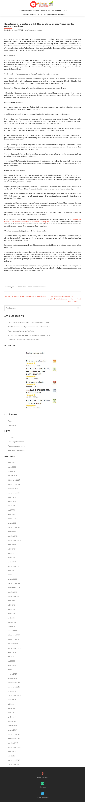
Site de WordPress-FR (16, 450)
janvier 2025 (12, 475)
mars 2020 (12, 669)
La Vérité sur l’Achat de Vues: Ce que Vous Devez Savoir (28, 322)
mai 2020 (11, 661)
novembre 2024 (14, 484)
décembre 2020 (14, 635)
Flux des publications (16, 442)
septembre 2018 (14, 747)
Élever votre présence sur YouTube (21, 331)
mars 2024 (12, 519)
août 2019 (12, 700)
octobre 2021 (13, 592)
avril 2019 (11, 717)
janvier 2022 (12, 579)
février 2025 (12, 471)
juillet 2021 (12, 605)
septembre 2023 (14, 540)
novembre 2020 (14, 639)
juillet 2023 (12, 549)
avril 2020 (11, 665)
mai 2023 (11, 557)
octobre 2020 (13, 644)
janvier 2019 (12, 730)
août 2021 (12, 600)
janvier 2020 (12, 678)
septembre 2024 (14, 493)
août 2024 (12, 497)
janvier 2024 (12, 523)
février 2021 (12, 626)
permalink (41, 287)
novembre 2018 (14, 738)
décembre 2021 (14, 583)
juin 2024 (11, 506)
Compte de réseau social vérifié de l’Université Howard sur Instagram (42, 220)
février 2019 (12, 726)
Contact (42, 787)
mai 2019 (11, 713)
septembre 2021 (14, 596)
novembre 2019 (14, 687)
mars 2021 (12, 622)
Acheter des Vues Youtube (29, 10)
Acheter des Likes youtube (51, 10)
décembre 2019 (14, 682)
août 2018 (12, 751)
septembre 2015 (14, 764)
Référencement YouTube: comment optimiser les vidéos (44, 14)
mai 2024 (11, 510)
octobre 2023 (13, 536)
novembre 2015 (14, 760)
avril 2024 (11, 514)
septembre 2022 (14, 566)
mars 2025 (12, 467)
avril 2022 (11, 570)
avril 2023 (11, 562)
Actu (65, 10)
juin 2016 (11, 756)
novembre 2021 (14, 588)
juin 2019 (11, 708)
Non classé (12, 425)
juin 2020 (11, 657)
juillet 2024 (12, 501)
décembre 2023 (14, 527)
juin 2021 (11, 609)
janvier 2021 (12, 631)
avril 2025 (11, 463)
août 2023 (12, 544)
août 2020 (12, 652)
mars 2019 (12, 721)
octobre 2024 (13, 488)
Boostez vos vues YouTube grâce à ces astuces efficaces (29, 335)
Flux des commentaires (16, 446)
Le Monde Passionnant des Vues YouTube (23, 340)
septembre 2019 (14, 695)
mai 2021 (11, 613)
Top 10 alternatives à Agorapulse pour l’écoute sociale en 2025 (31, 327)
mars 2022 (12, 575)
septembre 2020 (14, 648)
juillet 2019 (12, 704)
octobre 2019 (13, 691)
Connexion (12, 437)
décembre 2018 (14, 734)
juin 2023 (11, 553)
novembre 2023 (14, 532)
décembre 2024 (14, 480)
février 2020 (12, 674)
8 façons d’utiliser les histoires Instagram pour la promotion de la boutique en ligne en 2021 (39, 296)
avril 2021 (11, 618)
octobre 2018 (13, 743)
